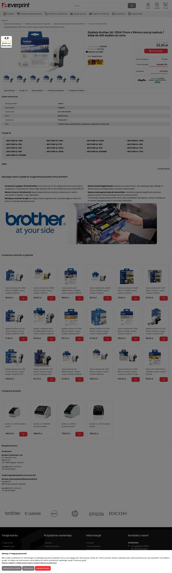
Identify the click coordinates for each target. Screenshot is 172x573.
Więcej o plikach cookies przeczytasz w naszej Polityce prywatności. (29, 563)
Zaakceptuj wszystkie (42, 568)
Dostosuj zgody (28, 568)
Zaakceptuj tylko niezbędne (11, 568)
